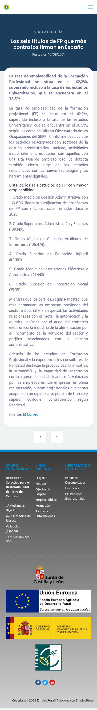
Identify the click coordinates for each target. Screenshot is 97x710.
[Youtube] (52, 682)
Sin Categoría (48, 32)
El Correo (30, 414)
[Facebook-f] (38, 682)
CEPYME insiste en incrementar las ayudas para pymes (56, 436)
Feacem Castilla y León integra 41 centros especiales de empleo (40, 436)
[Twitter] (45, 682)
